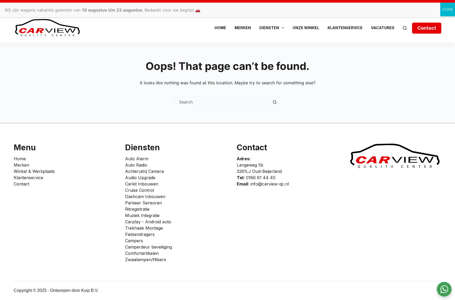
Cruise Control (139, 190)
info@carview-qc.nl (269, 184)
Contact (426, 28)
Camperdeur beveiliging (148, 247)
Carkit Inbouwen (141, 184)
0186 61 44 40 (260, 177)
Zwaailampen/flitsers (145, 259)
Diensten (269, 27)
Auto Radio (136, 165)
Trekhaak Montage (144, 228)
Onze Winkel (306, 27)
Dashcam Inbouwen (145, 196)
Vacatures (382, 27)
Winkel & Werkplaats (34, 171)
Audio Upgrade (140, 177)
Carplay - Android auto (148, 221)
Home (220, 27)
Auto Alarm (136, 158)
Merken (243, 27)
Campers (134, 240)
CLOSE (447, 9)
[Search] (405, 28)
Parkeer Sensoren (143, 202)
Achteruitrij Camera (144, 171)
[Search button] (274, 102)
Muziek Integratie (142, 215)
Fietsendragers (140, 234)
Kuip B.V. (89, 290)
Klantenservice (345, 27)
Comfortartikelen (142, 253)
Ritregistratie (137, 209)
